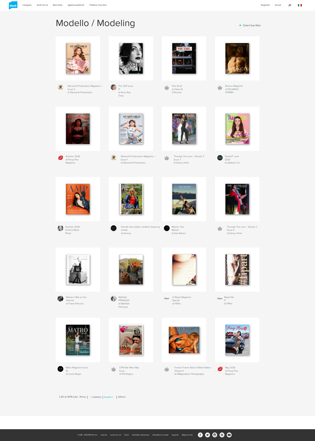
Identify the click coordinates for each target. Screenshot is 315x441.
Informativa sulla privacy (140, 435)
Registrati (265, 5)
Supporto (175, 435)
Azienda (104, 435)
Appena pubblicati (76, 5)
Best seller (58, 5)
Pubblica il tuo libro (98, 5)
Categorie (27, 5)
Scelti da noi (42, 5)
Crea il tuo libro (252, 25)
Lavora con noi (115, 435)
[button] (300, 5)
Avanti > (109, 397)
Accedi (278, 5)
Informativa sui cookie (160, 435)
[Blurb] (12, 6)
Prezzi (126, 435)
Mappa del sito (187, 435)
